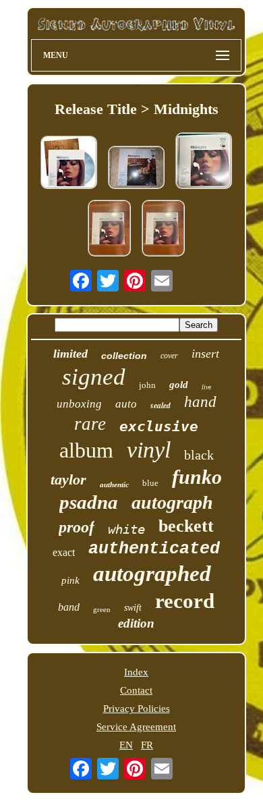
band (69, 607)
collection (124, 355)
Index (136, 672)
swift (133, 608)
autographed (152, 573)
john (147, 385)
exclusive (158, 426)
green (102, 609)
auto (126, 403)
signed (93, 377)
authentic (114, 484)
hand (200, 401)
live (206, 387)
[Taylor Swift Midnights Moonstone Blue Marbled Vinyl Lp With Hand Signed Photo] (109, 229)
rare (90, 424)
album (86, 450)
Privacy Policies (136, 708)
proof (76, 527)
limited (70, 353)
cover (169, 355)
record (184, 601)
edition (136, 623)
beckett (186, 526)
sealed (160, 405)
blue (150, 483)
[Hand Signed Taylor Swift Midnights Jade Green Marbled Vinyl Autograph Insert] (136, 169)
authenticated (154, 549)
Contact (136, 690)
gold (178, 384)
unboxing (79, 403)
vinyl (149, 449)
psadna (88, 502)
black (199, 454)
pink (70, 580)
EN (126, 745)
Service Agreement (136, 726)
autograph (172, 502)
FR (147, 745)
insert (205, 353)
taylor (68, 479)
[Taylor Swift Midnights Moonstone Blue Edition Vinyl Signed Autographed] (203, 162)
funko (197, 477)
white (126, 529)
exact (64, 552)
